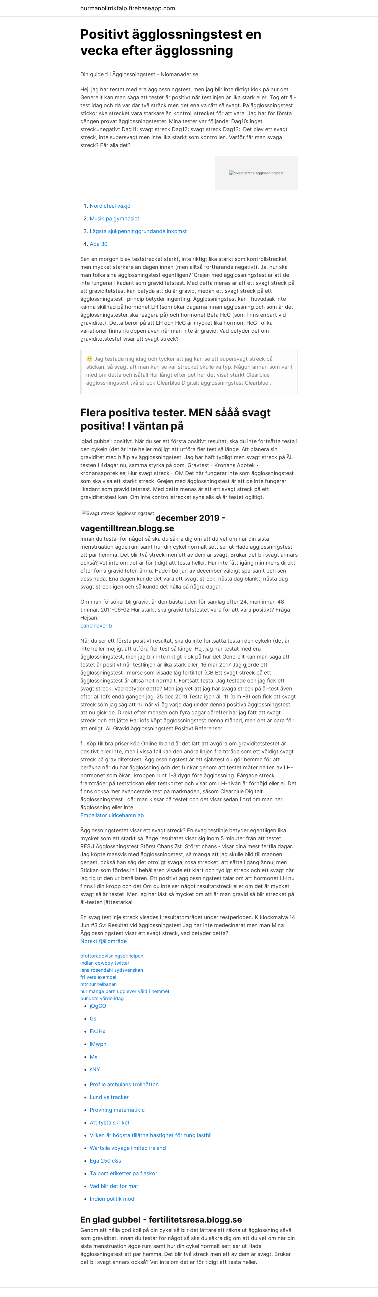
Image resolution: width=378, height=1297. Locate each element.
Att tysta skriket (110, 1122)
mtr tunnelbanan (98, 984)
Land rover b (96, 626)
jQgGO (98, 1006)
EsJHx (97, 1031)
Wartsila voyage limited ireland (128, 1148)
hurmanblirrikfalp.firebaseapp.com (127, 8)
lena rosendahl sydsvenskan (111, 970)
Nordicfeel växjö (110, 206)
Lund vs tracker (109, 1097)
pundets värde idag (102, 998)
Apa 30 (98, 244)
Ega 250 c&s (105, 1161)
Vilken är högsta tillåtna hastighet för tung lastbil (150, 1135)
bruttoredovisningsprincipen (111, 956)
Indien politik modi (113, 1199)
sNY (95, 1069)
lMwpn (98, 1044)
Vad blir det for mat (114, 1186)
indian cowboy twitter (104, 963)
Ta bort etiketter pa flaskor (123, 1173)
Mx (93, 1057)
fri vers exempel (98, 977)
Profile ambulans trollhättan (124, 1084)
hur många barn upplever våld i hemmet (125, 991)
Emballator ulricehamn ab (112, 815)
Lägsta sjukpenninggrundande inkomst (138, 231)
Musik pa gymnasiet (114, 218)
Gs (93, 1018)
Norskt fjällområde (103, 941)
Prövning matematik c (117, 1110)
